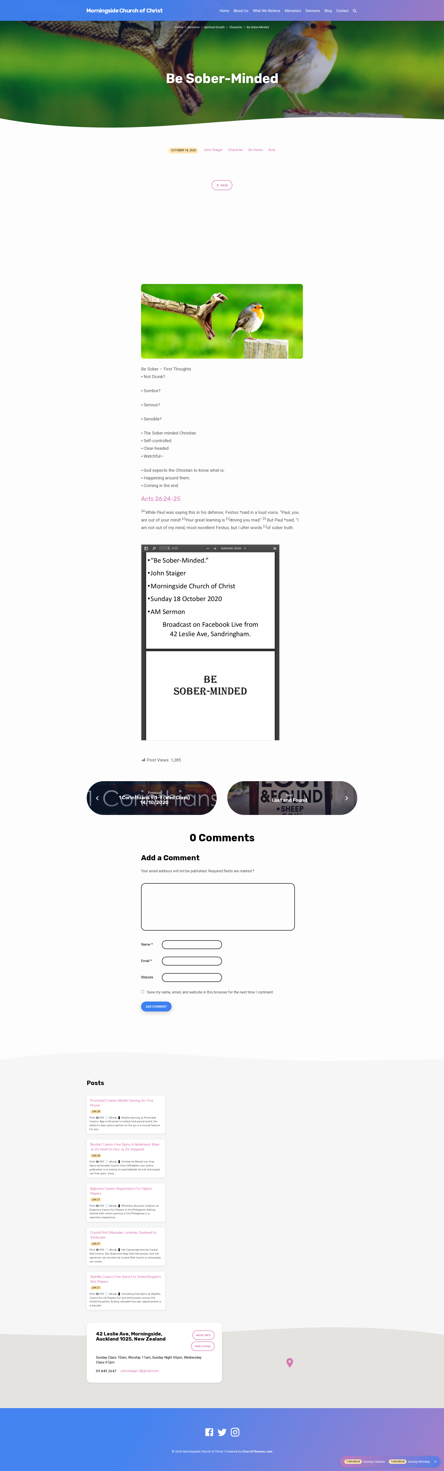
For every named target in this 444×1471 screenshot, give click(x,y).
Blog (328, 11)
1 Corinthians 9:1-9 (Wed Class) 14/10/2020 (154, 800)
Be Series (255, 150)
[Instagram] (235, 1432)
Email (146, 961)
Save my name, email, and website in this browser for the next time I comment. (210, 992)
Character (235, 27)
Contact (342, 11)
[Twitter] (222, 1432)
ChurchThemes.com (257, 1451)
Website (147, 977)
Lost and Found (289, 800)
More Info (203, 1335)
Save (224, 185)
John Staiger (213, 150)
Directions (203, 1346)
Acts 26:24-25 (161, 498)
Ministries (293, 11)
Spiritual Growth (214, 27)
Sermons (312, 11)
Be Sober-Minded (258, 27)
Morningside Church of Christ (124, 10)
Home (224, 11)
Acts (271, 150)
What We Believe (266, 11)
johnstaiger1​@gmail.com (140, 1371)
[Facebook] (209, 1432)
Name (147, 944)
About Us (241, 11)
